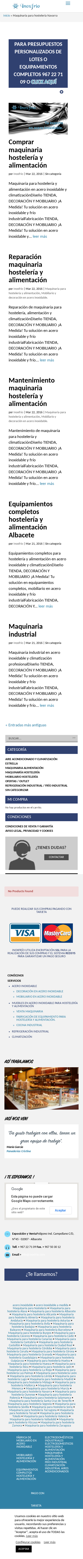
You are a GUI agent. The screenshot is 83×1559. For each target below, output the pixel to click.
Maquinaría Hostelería (22, 772)
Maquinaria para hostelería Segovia (30, 1404)
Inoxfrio (18, 174)
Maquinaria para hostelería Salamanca (47, 1398)
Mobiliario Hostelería (21, 777)
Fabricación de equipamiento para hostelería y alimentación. (41, 1018)
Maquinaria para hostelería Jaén (51, 1367)
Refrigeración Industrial (30, 1031)
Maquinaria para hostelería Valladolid (33, 1419)
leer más (39, 237)
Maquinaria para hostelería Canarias (29, 1339)
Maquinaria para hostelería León (56, 1373)
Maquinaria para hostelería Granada (29, 1354)
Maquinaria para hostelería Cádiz (53, 1336)
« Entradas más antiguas (25, 725)
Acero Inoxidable (24, 986)
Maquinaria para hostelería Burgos (29, 1333)
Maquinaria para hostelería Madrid (51, 1379)
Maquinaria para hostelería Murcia (47, 1388)
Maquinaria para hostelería (30, 1308)
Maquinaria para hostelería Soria (52, 1407)
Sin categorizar (16, 790)
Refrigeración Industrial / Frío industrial (36, 785)
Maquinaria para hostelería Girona (52, 1351)
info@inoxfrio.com (33, 1254)
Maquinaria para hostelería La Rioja (30, 1370)
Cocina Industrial (29, 1025)
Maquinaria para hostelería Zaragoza (48, 1425)
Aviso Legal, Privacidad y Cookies (29, 831)
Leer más (32, 1536)
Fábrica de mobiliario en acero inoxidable (26, 1442)
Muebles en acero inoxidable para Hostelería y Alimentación (45, 1005)
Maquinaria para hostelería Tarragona (33, 1410)
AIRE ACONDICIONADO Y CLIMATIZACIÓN (31, 759)
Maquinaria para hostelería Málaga (30, 1382)
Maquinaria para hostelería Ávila (30, 1323)
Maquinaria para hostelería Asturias (48, 1320)
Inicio (6, 15)
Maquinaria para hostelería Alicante (34, 1314)
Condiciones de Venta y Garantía (29, 826)
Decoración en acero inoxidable (39, 991)
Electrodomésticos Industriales (59, 1439)
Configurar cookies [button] (28, 1542)
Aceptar (60, 1210)
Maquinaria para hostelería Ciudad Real (47, 1345)
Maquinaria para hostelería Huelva (48, 1361)
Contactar (56, 857)
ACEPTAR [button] (23, 1549)
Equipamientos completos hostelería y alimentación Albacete (31, 520)
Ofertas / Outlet (17, 781)
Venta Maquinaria (29, 1011)
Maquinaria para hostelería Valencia (45, 1416)
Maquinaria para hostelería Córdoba (29, 1348)
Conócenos (16, 975)
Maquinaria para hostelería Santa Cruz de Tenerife (40, 1401)
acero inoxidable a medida (52, 1305)
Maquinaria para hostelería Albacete (53, 1311)
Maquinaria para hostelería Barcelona (47, 1330)
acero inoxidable (23, 1305)
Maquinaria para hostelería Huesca (30, 1364)
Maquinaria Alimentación (24, 768)
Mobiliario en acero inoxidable (39, 996)
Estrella (11, 763)
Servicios (14, 981)
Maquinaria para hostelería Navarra (29, 1391)
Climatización (22, 1037)
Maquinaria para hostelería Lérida (31, 1376)
